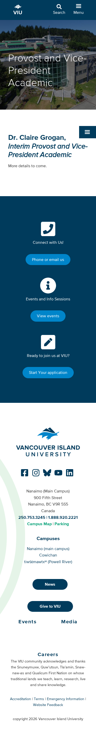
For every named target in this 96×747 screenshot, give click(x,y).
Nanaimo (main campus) (48, 548)
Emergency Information (65, 699)
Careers (48, 654)
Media (69, 621)
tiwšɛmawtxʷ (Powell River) (48, 561)
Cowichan (48, 555)
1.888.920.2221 (63, 517)
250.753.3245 (31, 517)
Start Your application (48, 372)
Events (27, 621)
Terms (39, 699)
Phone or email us (48, 259)
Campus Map (39, 523)
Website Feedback (48, 705)
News (50, 584)
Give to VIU (50, 606)
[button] (87, 132)
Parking (62, 523)
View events (48, 315)
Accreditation (20, 699)
